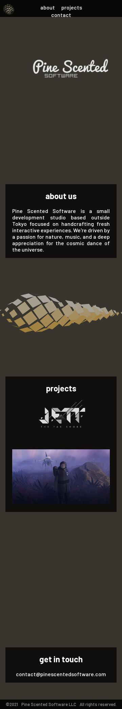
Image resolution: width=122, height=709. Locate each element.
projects (71, 7)
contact (61, 15)
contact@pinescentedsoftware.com (61, 674)
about (47, 7)
